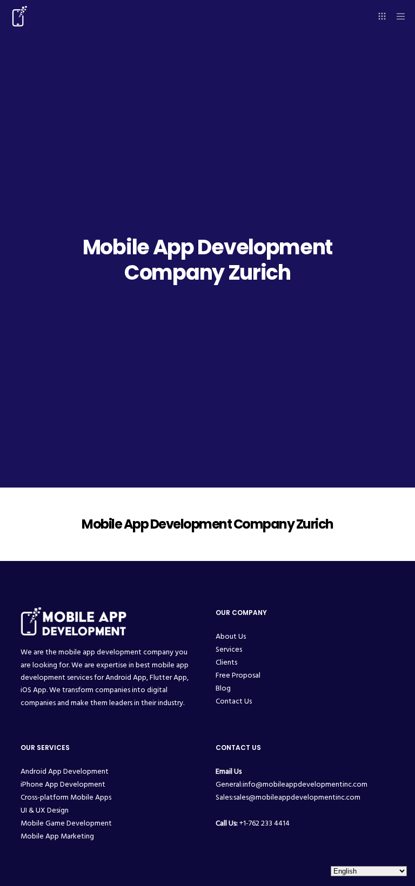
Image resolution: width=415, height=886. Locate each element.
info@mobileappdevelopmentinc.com (305, 784)
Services (229, 649)
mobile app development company (115, 652)
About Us (231, 636)
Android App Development (65, 771)
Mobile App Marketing (57, 836)
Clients (226, 662)
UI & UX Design (45, 810)
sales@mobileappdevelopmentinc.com (296, 797)
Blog (223, 688)
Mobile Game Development (66, 823)
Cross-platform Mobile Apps (66, 797)
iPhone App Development (63, 784)
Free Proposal (238, 675)
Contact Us (234, 701)
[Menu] (397, 16)
